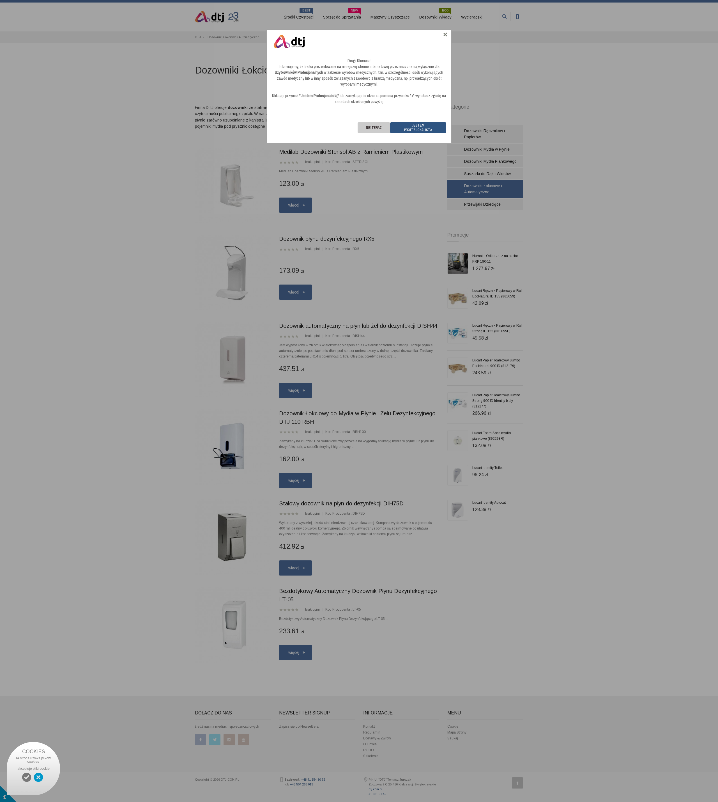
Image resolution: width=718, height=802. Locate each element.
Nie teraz (374, 127)
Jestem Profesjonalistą (418, 127)
